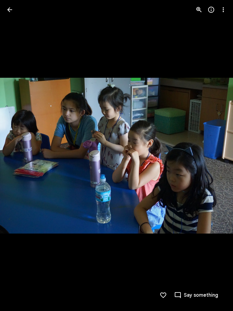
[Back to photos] (9, 9)
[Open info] (211, 10)
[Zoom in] (199, 10)
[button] (16, 155)
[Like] (163, 295)
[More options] (223, 10)
